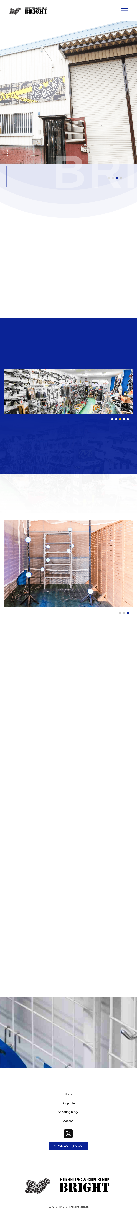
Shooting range (68, 1112)
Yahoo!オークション (98, 969)
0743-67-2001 (52, 907)
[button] (112, 419)
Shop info (68, 1103)
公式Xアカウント (44, 969)
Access (68, 1121)
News (68, 1094)
